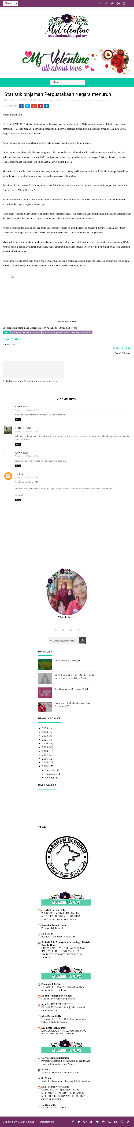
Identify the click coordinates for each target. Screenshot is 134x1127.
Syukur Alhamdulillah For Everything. (60, 1072)
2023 (45, 732)
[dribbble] (103, 1121)
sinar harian (85, 218)
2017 (45, 754)
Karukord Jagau (51, 984)
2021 (45, 739)
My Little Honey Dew (53, 1027)
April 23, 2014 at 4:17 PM (27, 410)
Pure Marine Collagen (68, 660)
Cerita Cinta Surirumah (55, 1057)
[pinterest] (91, 1121)
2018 (45, 751)
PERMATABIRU (25, 427)
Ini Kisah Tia (48, 1105)
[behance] (115, 1121)
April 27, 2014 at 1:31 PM (27, 478)
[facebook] (100, 3)
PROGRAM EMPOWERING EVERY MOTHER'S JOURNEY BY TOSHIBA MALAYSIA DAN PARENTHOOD (60, 916)
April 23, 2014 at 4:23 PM (27, 431)
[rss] (109, 1121)
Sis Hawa (22, 1121)
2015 (45, 762)
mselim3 (19, 474)
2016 (45, 758)
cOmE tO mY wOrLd (53, 910)
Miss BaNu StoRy (51, 1016)
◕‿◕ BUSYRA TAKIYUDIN (57, 1004)
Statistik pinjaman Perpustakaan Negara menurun (87, 100)
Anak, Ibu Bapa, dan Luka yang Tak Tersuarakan (65, 1081)
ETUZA (45, 1069)
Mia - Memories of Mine (55, 1086)
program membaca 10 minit (49, 100)
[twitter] (112, 3)
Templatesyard (46, 1121)
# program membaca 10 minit (25, 332)
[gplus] (118, 3)
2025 (45, 728)
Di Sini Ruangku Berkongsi (56, 995)
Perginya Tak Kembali (52, 928)
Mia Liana (47, 933)
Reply (18, 420)
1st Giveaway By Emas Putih (72, 689)
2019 (45, 747)
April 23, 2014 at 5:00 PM (27, 456)
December (51, 770)
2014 (45, 766)
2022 (45, 735)
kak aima (72, 321)
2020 (45, 743)
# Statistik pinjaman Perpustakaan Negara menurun (67, 332)
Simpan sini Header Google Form (58, 998)
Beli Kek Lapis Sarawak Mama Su (58, 936)
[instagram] (124, 3)
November (51, 774)
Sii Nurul (46, 1078)
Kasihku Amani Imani (53, 925)
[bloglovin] (97, 1121)
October (50, 777)
